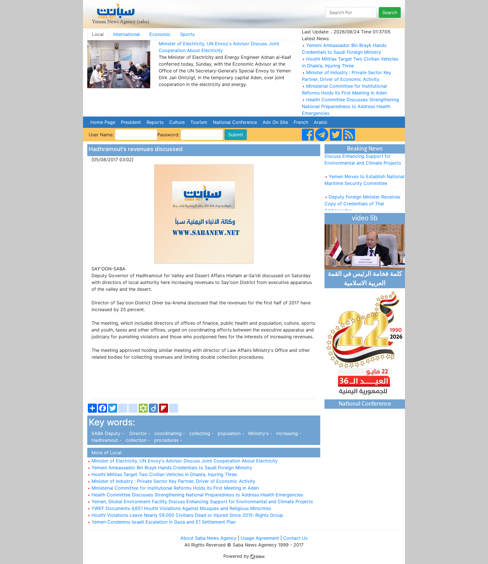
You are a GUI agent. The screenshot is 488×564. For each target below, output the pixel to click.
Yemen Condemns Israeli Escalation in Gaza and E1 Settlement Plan (163, 522)
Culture (177, 122)
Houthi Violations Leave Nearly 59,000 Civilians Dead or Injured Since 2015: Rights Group (186, 515)
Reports (155, 122)
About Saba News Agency (209, 538)
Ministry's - (259, 433)
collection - (137, 440)
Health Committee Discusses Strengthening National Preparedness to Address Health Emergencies (350, 106)
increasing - (287, 433)
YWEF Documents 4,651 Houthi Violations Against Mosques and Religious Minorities (180, 508)
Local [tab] (98, 34)
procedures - (166, 440)
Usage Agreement (260, 538)
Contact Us (295, 538)
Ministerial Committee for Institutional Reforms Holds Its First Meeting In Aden (174, 488)
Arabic (320, 122)
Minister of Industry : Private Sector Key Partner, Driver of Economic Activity (172, 481)
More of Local (105, 452)
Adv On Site (275, 122)
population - (230, 433)
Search (389, 12)
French (301, 122)
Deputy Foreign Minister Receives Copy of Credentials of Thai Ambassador (362, 199)
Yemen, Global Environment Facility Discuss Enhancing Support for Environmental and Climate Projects (201, 501)
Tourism (199, 122)
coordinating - (169, 433)
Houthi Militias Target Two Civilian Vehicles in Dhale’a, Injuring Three (163, 474)
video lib (365, 218)
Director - (138, 433)
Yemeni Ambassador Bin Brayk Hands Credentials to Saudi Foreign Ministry (171, 467)
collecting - (200, 433)
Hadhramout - (106, 440)
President (131, 122)
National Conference (235, 122)
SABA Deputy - (107, 433)
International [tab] (126, 34)
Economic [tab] (160, 34)
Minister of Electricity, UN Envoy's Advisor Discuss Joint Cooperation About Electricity (184, 461)
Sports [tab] (187, 34)
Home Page (103, 122)
